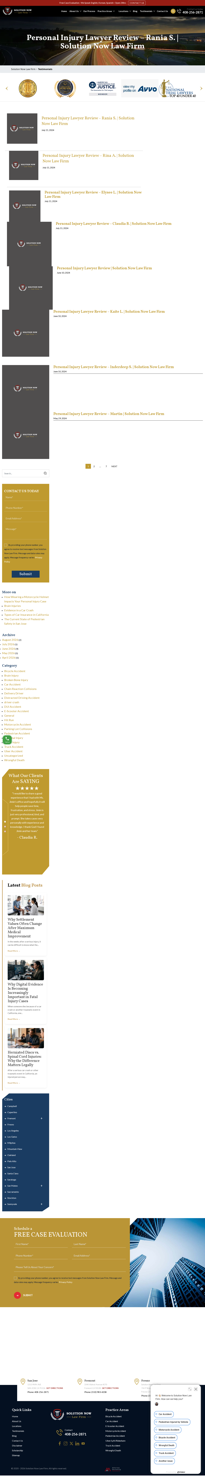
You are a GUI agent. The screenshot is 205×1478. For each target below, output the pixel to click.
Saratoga (11, 1179)
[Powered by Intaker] (181, 1472)
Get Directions (54, 1388)
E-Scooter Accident (16, 711)
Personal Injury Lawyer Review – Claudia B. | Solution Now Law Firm (114, 223)
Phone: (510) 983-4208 (95, 1392)
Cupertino (12, 1112)
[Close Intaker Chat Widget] (196, 1389)
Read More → (14, 951)
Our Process (89, 11)
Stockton (11, 1198)
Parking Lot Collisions (18, 729)
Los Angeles (13, 1130)
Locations (123, 11)
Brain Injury (11, 675)
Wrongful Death (14, 760)
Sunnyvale (12, 1204)
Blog (135, 11)
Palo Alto (11, 1161)
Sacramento (13, 1191)
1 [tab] (5, 821)
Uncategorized (13, 755)
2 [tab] (5, 826)
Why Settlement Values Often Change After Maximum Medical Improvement (25, 928)
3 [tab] (5, 831)
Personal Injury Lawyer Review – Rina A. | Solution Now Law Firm (88, 158)
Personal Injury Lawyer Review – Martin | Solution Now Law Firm (108, 414)
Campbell (12, 1106)
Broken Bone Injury (16, 680)
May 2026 (8, 653)
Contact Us (137, 3)
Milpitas (11, 1142)
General (9, 715)
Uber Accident (13, 751)
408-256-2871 (193, 12)
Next (200, 88)
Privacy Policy (65, 1282)
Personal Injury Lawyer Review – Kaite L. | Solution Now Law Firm (109, 311)
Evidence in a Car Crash (18, 610)
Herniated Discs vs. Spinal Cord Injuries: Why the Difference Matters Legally (25, 1059)
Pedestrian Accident (17, 733)
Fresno (10, 1124)
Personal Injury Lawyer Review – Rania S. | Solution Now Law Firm (88, 121)
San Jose (11, 1167)
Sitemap (16, 1455)
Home (64, 11)
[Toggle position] (190, 1389)
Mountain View (14, 1149)
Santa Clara (12, 1173)
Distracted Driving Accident (22, 697)
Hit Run (9, 720)
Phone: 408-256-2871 (38, 1392)
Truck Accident (13, 746)
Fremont (11, 1118)
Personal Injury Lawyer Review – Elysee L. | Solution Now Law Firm (93, 194)
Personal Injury (13, 737)
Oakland (11, 1155)
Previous (5, 88)
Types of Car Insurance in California (26, 614)
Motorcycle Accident (17, 724)
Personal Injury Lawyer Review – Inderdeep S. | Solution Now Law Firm (113, 367)
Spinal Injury (12, 742)
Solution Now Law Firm (23, 69)
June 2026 (8, 648)
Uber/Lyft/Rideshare (115, 1440)
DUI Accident (12, 706)
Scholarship (17, 1450)
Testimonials (146, 11)
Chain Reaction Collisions (20, 688)
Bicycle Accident (14, 671)
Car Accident (12, 684)
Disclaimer (17, 1445)
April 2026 (9, 657)
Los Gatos (12, 1136)
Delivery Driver (14, 693)
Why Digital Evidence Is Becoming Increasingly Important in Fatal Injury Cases (25, 993)
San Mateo (12, 1185)
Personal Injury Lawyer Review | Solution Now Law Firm (104, 268)
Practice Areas (105, 11)
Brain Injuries (12, 605)
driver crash (11, 702)
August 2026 (10, 639)
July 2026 (8, 644)
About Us (74, 11)
